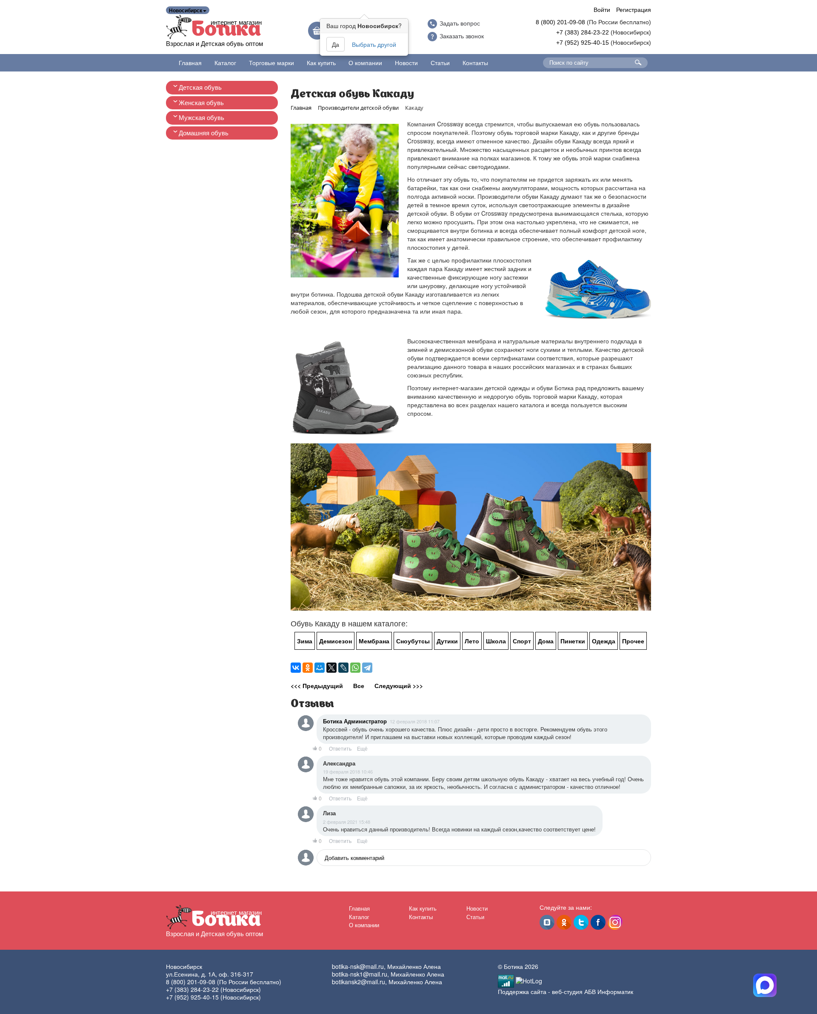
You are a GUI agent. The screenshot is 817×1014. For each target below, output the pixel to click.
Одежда (603, 641)
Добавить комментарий (354, 858)
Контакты (475, 62)
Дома (546, 641)
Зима (304, 641)
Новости (406, 62)
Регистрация (633, 9)
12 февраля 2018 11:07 (415, 721)
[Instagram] (615, 922)
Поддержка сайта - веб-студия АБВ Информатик (565, 991)
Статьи (440, 62)
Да (335, 44)
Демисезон (335, 641)
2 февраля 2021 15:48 (346, 821)
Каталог (225, 62)
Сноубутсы (413, 641)
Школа (496, 641)
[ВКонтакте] (296, 668)
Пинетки (572, 641)
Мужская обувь (201, 117)
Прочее (633, 641)
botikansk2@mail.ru (358, 981)
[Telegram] (367, 668)
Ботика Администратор (355, 721)
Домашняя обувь (204, 133)
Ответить (340, 748)
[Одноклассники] (308, 668)
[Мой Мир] (319, 668)
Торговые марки (271, 62)
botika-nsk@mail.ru (358, 966)
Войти (602, 9)
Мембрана (374, 641)
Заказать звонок (462, 36)
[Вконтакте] (547, 922)
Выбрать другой (374, 44)
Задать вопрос (460, 23)
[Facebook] (598, 922)
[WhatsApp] (355, 668)
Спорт (522, 641)
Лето (472, 641)
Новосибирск (185, 10)
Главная (190, 62)
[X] (331, 668)
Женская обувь (201, 102)
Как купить (321, 62)
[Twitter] (581, 922)
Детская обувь (200, 87)
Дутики (447, 641)
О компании (365, 62)
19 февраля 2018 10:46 (348, 771)
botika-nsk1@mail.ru (359, 974)
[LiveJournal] (343, 668)
